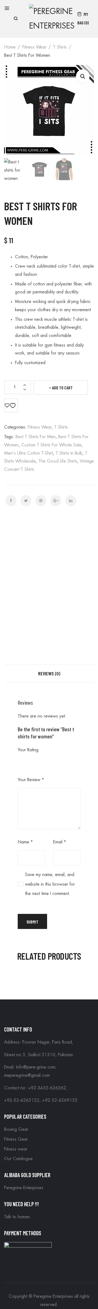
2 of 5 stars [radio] (29, 761)
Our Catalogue (18, 1159)
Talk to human (17, 1217)
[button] (83, 76)
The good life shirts (57, 461)
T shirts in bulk (69, 453)
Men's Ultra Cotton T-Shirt (28, 453)
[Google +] (55, 500)
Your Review (31, 780)
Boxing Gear (16, 1129)
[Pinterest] (40, 500)
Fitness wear (34, 47)
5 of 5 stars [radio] (52, 761)
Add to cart (62, 387)
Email (59, 842)
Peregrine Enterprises (23, 1188)
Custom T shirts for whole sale (51, 445)
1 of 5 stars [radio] (21, 761)
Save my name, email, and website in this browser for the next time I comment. (50, 884)
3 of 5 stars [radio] (36, 761)
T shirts (60, 47)
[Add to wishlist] (11, 405)
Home (10, 47)
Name (25, 842)
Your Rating (28, 750)
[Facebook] (10, 500)
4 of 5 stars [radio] (44, 761)
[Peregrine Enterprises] (52, 18)
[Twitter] (25, 500)
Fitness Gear (16, 1139)
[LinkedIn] (70, 500)
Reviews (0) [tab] (49, 673)
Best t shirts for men (36, 437)
